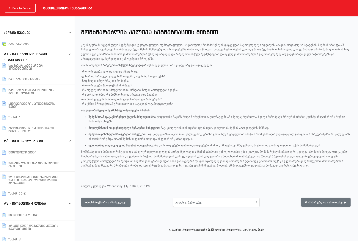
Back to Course (22, 8)
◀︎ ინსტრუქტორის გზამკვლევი (105, 202)
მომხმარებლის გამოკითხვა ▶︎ (325, 202)
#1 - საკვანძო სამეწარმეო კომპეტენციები (26, 57)
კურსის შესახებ (17, 32)
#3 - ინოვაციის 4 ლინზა (25, 203)
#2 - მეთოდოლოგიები (23, 141)
